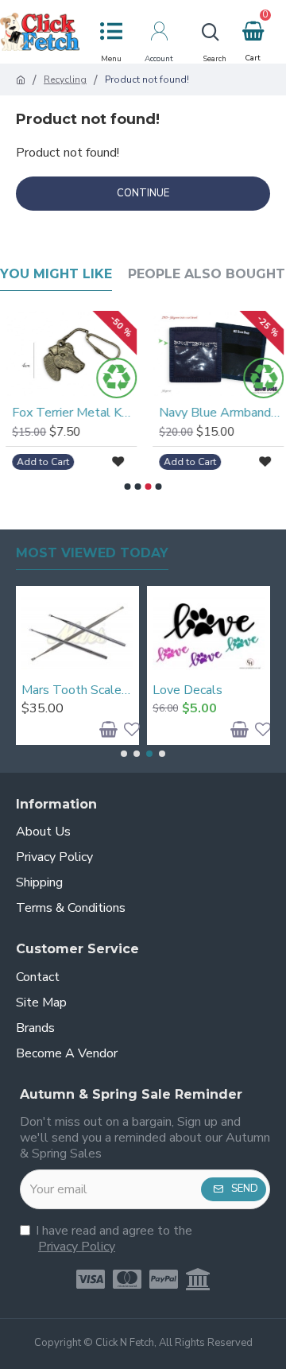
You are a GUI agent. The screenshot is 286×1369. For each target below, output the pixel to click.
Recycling (65, 80)
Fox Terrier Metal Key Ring (72, 413)
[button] (128, 486)
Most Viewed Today (92, 552)
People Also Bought (206, 273)
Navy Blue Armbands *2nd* (219, 413)
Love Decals (187, 690)
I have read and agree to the (114, 1239)
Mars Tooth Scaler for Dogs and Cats (77, 690)
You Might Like (56, 273)
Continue (143, 193)
